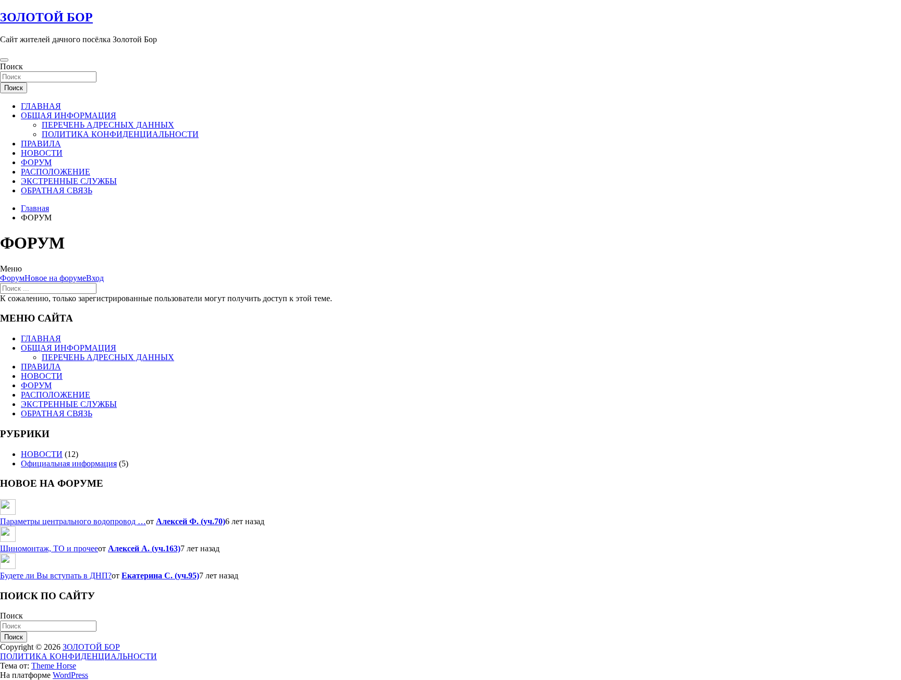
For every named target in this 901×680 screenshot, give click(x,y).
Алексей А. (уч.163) (144, 548)
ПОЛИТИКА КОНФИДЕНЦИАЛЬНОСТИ (120, 134)
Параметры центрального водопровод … (73, 521)
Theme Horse (53, 665)
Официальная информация (69, 463)
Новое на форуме (55, 278)
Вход (95, 278)
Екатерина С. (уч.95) (160, 575)
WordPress (70, 675)
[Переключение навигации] (4, 59)
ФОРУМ (36, 162)
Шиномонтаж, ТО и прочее (49, 548)
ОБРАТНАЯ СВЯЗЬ (56, 190)
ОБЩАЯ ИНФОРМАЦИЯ (68, 115)
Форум (12, 278)
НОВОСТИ (42, 153)
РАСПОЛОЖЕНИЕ (55, 171)
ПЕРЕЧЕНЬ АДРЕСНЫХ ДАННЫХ (108, 124)
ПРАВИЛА (41, 143)
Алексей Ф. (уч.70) (190, 521)
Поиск (11, 66)
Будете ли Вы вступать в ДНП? (56, 575)
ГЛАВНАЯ (41, 106)
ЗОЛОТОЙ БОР (46, 17)
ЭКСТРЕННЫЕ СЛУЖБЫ (69, 181)
